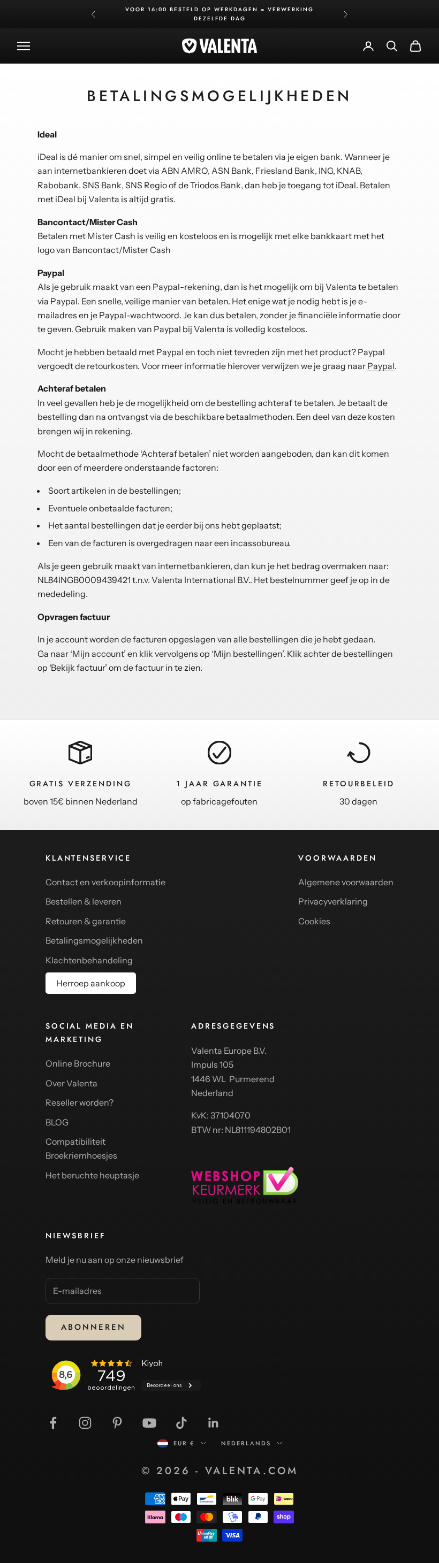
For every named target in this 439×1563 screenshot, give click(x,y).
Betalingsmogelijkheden (94, 940)
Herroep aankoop (90, 983)
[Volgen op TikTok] (181, 1422)
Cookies (314, 921)
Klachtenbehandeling (89, 960)
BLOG (57, 1122)
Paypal (381, 366)
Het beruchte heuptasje (92, 1175)
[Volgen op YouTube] (149, 1422)
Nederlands (246, 1443)
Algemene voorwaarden (345, 882)
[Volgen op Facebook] (53, 1422)
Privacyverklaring (333, 901)
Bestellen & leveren (84, 901)
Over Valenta (71, 1083)
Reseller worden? (79, 1102)
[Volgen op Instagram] (85, 1422)
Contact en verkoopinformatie (105, 882)
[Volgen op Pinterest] (117, 1422)
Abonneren (93, 1327)
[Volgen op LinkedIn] (213, 1422)
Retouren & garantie (86, 921)
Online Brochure (78, 1063)
